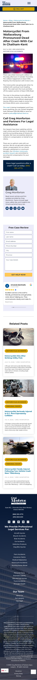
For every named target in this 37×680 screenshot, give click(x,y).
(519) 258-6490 (18, 517)
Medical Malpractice (19, 560)
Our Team (18, 591)
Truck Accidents (19, 581)
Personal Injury (13, 406)
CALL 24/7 (20, 9)
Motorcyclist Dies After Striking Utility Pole (15, 357)
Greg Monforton (15, 192)
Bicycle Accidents (19, 536)
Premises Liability (19, 576)
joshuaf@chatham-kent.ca (18, 113)
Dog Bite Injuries (19, 547)
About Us (19, 595)
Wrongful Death (19, 584)
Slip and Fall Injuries (19, 578)
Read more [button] (9, 302)
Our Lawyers (19, 598)
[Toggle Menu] (29, 3)
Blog (10, 20)
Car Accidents (19, 541)
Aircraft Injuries (19, 533)
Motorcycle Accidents (21, 20)
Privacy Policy (18, 673)
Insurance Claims (19, 557)
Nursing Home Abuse (19, 565)
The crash (6, 107)
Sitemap (18, 676)
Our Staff (19, 601)
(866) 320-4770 (18, 514)
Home (5, 20)
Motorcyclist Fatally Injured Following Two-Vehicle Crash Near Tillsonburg (18, 471)
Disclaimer (18, 671)
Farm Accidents (19, 554)
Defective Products (19, 544)
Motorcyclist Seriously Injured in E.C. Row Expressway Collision (18, 413)
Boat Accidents (19, 539)
